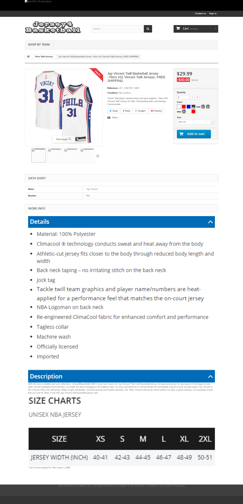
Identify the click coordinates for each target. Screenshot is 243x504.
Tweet (115, 111)
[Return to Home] (28, 57)
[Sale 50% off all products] (121, 5)
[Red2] (193, 111)
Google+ (141, 111)
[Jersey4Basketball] (55, 27)
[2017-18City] (203, 106)
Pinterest (157, 111)
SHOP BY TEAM (39, 44)
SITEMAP (122, 486)
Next (97, 155)
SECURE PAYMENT (104, 486)
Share (127, 111)
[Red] (184, 106)
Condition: (112, 93)
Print (114, 117)
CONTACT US (155, 486)
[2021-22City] (208, 106)
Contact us (200, 13)
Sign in (213, 13)
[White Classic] (179, 111)
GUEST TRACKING (175, 486)
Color (180, 102)
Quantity (181, 92)
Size (179, 117)
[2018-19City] (184, 111)
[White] (179, 106)
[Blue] (188, 106)
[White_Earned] (198, 106)
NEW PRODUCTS (67, 486)
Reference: (112, 88)
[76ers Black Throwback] (193, 106)
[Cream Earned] (188, 111)
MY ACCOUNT (138, 486)
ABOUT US (84, 486)
